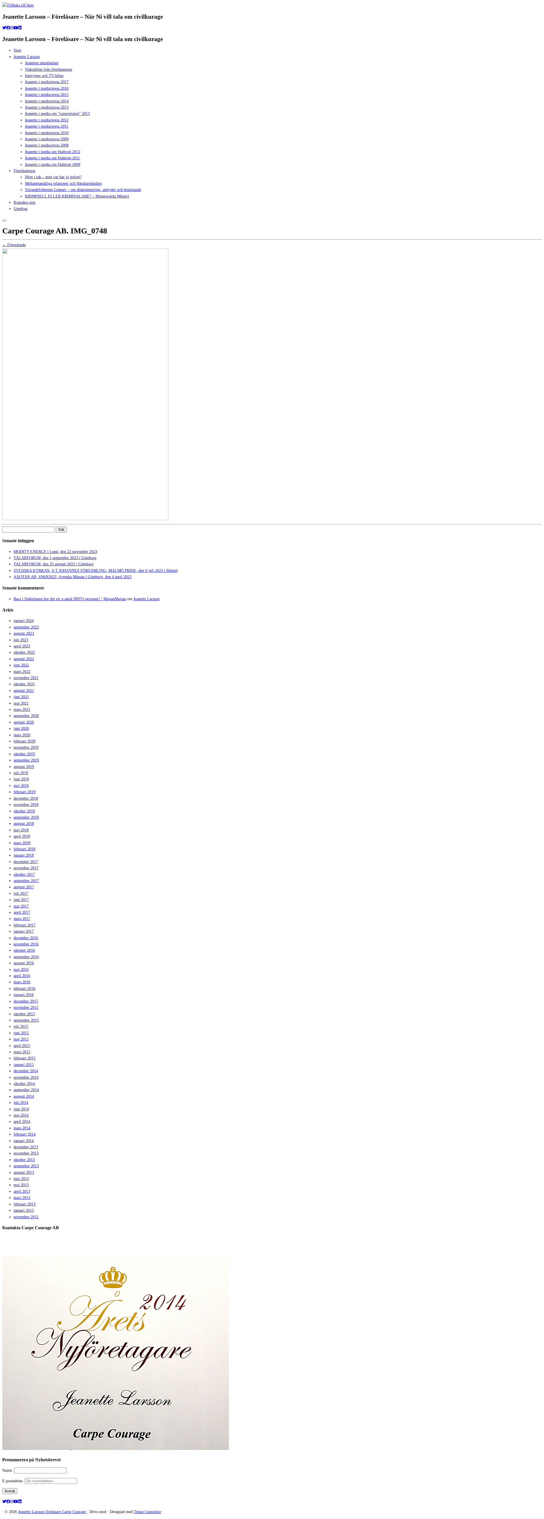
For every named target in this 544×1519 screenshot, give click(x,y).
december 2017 (26, 862)
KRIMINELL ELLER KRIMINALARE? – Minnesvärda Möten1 (77, 196)
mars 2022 (22, 672)
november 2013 (26, 1153)
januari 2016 (24, 995)
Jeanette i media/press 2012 (47, 120)
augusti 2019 (24, 767)
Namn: (8, 1470)
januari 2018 (24, 855)
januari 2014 (24, 1141)
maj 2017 (21, 906)
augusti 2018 (24, 823)
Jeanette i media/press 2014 (47, 101)
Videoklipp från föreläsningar (48, 69)
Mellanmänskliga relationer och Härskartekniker (63, 183)
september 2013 (26, 1166)
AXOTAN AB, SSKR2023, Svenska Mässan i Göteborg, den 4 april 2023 (72, 577)
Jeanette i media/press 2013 (47, 107)
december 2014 (26, 1071)
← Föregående (14, 245)
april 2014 (22, 1121)
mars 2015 (22, 1052)
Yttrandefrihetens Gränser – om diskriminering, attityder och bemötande (83, 190)
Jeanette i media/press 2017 (47, 82)
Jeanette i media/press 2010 (47, 133)
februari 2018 (24, 849)
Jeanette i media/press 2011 (46, 126)
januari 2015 (24, 1065)
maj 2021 (21, 703)
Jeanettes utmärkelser (42, 63)
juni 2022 (21, 665)
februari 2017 (24, 925)
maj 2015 (21, 1039)
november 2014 (26, 1077)
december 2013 (26, 1147)
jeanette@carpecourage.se (278, 1249)
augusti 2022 (24, 659)
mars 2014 (22, 1128)
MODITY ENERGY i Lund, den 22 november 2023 (55, 552)
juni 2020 (21, 728)
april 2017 (22, 912)
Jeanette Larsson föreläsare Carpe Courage (52, 1512)
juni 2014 (21, 1109)
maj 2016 (21, 969)
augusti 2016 (24, 963)
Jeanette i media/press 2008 (47, 145)
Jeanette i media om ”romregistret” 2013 (57, 113)
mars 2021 (22, 709)
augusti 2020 (24, 722)
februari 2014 (24, 1134)
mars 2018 (22, 843)
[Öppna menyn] (4, 220)
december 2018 (26, 798)
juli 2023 (21, 640)
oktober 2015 (24, 1014)
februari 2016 (24, 988)
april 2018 (22, 836)
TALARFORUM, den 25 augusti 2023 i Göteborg (54, 564)
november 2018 (26, 805)
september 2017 (26, 881)
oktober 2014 (24, 1084)
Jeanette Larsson (27, 57)
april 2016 (22, 976)
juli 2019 (21, 773)
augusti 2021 (24, 690)
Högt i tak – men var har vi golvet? (53, 177)
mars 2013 (22, 1198)
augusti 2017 (24, 887)
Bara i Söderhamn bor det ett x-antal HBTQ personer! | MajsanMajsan (70, 599)
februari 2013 (24, 1204)
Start (17, 50)
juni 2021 (21, 697)
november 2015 (26, 1007)
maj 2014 (21, 1115)
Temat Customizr (147, 1512)
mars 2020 (22, 735)
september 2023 (26, 627)
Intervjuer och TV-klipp (44, 76)
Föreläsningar (24, 171)
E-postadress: (13, 1481)
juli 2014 (21, 1102)
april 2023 (22, 646)
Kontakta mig (24, 202)
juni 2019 (21, 779)
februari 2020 (24, 741)
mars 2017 (22, 919)
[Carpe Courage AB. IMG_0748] (85, 519)
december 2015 (26, 1001)
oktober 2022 (24, 652)
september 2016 (26, 957)
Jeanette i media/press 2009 (47, 139)
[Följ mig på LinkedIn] (20, 28)
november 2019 (26, 747)
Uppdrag (20, 209)
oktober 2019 (24, 754)
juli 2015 (21, 1026)
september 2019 (26, 760)
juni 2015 (21, 1033)
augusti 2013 (24, 1172)
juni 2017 (21, 900)
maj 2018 (21, 830)
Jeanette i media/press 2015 (47, 95)
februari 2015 (24, 1058)
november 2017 (26, 868)
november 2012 (26, 1217)
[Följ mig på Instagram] (12, 28)
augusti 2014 (24, 1096)
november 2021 (26, 678)
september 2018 (26, 817)
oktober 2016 (24, 950)
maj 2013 (21, 1185)
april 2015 (22, 1046)
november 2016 (26, 944)
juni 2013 (21, 1179)
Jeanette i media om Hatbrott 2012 (52, 152)
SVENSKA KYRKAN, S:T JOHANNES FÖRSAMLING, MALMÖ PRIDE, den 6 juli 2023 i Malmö (96, 570)
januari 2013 (24, 1210)
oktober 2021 (24, 684)
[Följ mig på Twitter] (4, 28)
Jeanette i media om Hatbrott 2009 (52, 164)
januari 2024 (24, 621)
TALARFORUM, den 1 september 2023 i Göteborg (55, 558)
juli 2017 (21, 893)
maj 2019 (21, 786)
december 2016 (26, 938)
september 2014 (26, 1090)
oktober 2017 (24, 874)
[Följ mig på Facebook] (8, 28)
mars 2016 (22, 982)
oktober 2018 (24, 811)
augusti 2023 (24, 633)
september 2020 (26, 716)
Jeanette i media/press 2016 (47, 88)
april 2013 (22, 1191)
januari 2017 (24, 931)
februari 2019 (24, 792)
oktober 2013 (24, 1160)
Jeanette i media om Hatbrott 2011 (52, 158)
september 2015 (26, 1020)
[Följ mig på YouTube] (16, 28)
